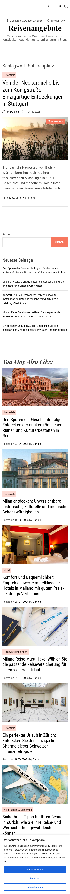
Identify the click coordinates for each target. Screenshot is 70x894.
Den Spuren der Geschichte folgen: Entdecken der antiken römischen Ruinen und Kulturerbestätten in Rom (33, 428)
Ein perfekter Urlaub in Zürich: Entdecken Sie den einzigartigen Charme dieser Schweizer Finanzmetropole (31, 743)
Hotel (7, 570)
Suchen (6, 234)
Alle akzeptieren (35, 869)
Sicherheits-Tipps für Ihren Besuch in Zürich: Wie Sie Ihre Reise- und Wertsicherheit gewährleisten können (33, 825)
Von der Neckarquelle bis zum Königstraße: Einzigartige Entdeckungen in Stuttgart (33, 93)
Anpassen (35, 878)
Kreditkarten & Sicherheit (18, 809)
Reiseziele (9, 75)
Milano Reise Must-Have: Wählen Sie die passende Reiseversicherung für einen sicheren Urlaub (34, 664)
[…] (62, 188)
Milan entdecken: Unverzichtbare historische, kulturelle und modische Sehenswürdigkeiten (34, 506)
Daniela (14, 111)
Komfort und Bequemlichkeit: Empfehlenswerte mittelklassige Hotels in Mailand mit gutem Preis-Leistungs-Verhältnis (30, 299)
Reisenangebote (35, 27)
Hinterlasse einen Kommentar (19, 197)
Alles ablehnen (35, 887)
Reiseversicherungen (15, 651)
